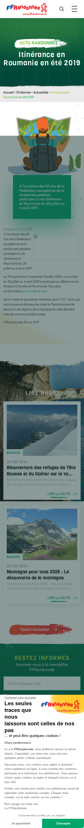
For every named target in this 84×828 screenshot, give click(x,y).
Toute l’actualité (34, 629)
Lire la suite (59, 493)
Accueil (8, 92)
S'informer (23, 92)
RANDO (14, 452)
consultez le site (35, 291)
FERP (62, 299)
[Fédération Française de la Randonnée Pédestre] (27, 8)
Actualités (40, 92)
